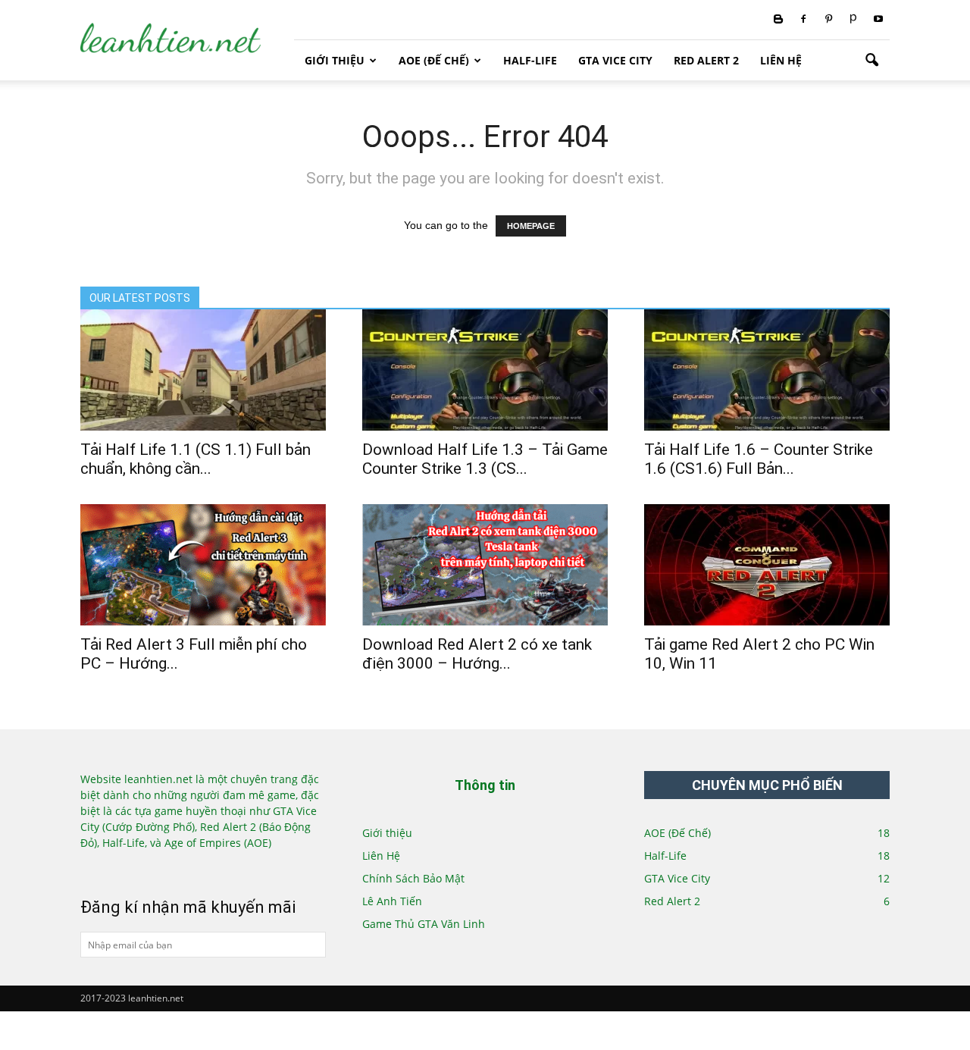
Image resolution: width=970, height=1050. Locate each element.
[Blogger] (778, 19)
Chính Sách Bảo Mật (413, 878)
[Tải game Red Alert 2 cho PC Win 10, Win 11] (767, 564)
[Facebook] (803, 19)
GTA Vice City (615, 60)
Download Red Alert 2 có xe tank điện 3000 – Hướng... (477, 653)
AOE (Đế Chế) (434, 60)
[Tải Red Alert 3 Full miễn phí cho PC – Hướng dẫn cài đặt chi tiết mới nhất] (203, 564)
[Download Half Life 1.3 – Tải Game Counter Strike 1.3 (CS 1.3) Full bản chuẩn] (485, 370)
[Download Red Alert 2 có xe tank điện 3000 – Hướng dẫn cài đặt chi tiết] (485, 564)
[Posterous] (853, 19)
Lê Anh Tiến (392, 901)
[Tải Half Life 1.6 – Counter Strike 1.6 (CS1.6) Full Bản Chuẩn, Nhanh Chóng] (767, 370)
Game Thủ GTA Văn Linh (423, 924)
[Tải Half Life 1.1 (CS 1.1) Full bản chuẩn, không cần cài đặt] (203, 370)
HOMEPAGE (531, 225)
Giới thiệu (335, 60)
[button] (871, 60)
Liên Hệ (781, 60)
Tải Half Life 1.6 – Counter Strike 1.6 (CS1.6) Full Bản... (758, 459)
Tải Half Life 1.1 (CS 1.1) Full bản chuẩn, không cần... (195, 459)
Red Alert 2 (706, 60)
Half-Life (530, 60)
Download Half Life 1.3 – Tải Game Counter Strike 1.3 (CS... (485, 459)
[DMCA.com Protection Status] (131, 867)
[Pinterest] (828, 19)
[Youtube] (878, 19)
